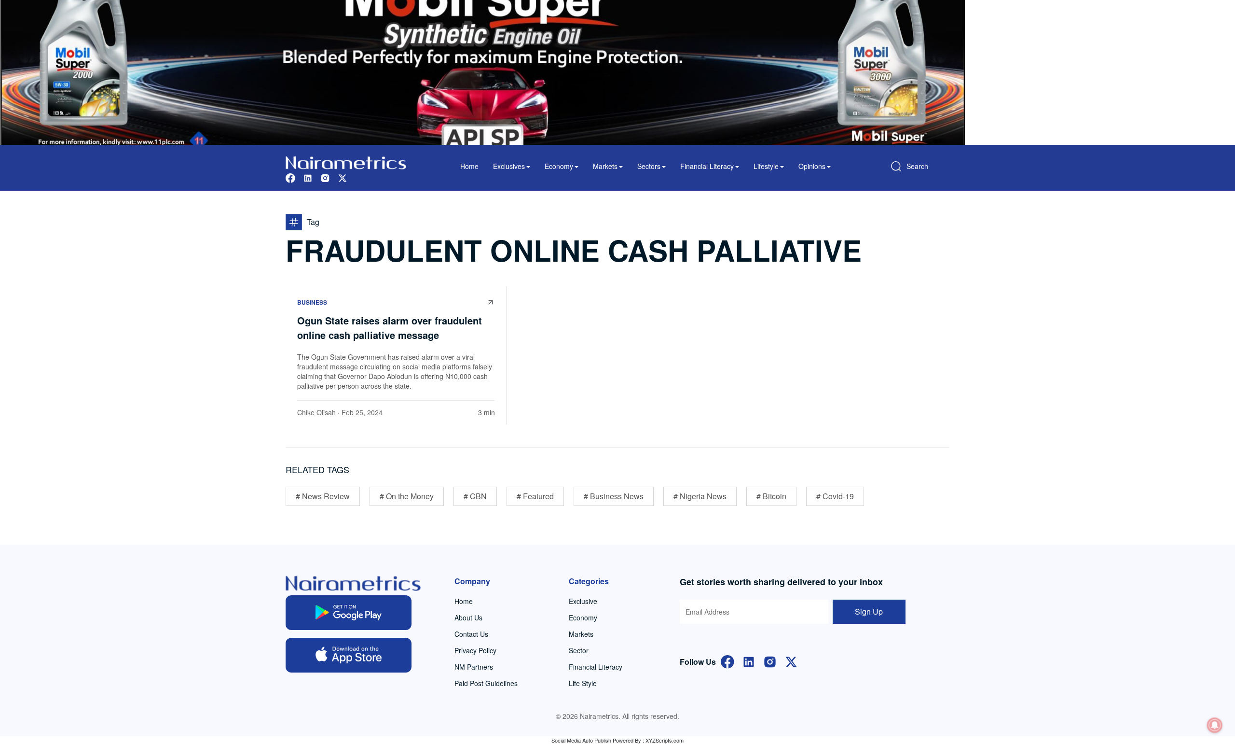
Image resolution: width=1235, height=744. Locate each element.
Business (312, 302)
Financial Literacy (595, 667)
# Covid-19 (835, 496)
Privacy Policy (475, 650)
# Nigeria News (700, 496)
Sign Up (869, 611)
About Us (468, 617)
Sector (579, 650)
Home (469, 166)
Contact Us (471, 634)
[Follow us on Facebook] (290, 176)
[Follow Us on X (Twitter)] (791, 660)
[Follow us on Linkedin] (308, 176)
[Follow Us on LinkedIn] (748, 660)
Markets (581, 634)
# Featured (535, 496)
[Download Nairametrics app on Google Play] (349, 612)
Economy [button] (559, 166)
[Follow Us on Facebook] (727, 660)
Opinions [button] (811, 166)
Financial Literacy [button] (707, 166)
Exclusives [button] (509, 166)
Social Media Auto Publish (581, 740)
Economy (583, 617)
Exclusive (583, 601)
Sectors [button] (648, 166)
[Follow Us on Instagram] (770, 660)
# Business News (614, 496)
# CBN (475, 496)
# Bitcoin (771, 496)
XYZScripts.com (664, 740)
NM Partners (473, 667)
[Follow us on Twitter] (342, 176)
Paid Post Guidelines (486, 683)
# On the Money (407, 496)
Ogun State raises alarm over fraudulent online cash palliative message (389, 327)
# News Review (323, 496)
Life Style (583, 683)
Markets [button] (605, 166)
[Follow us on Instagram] (325, 176)
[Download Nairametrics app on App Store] (349, 655)
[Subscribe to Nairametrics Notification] (1214, 725)
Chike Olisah (316, 412)
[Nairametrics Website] (346, 161)
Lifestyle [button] (766, 166)
